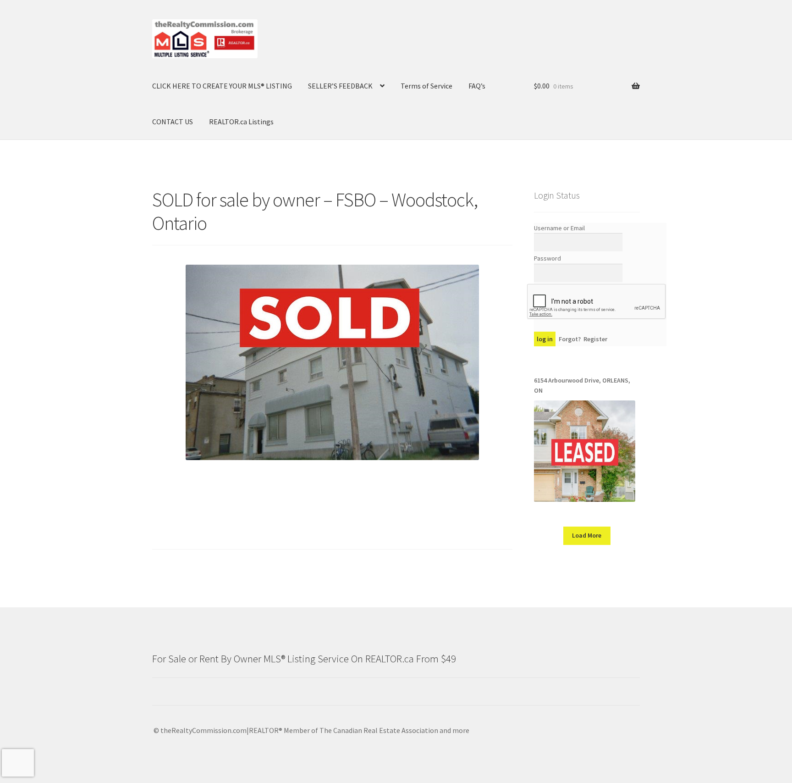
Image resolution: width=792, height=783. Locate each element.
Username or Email (559, 228)
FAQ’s (476, 85)
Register (595, 339)
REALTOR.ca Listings (241, 121)
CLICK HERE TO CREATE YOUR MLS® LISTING (222, 85)
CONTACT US (172, 121)
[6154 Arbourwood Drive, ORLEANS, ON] (584, 451)
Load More (586, 535)
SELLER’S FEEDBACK (340, 85)
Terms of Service (426, 85)
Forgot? (570, 339)
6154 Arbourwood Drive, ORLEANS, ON (582, 385)
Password (547, 258)
